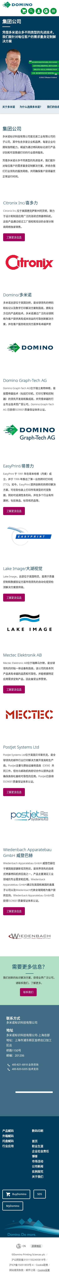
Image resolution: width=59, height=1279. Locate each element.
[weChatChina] (29, 1082)
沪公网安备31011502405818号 (29, 1259)
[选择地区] (46, 11)
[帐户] (39, 11)
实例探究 (37, 1171)
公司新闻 (37, 1166)
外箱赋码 (8, 1136)
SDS (39, 1194)
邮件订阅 (30, 1270)
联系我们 (28, 992)
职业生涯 (37, 1146)
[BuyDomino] (24, 11)
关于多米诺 (8, 107)
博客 (35, 1156)
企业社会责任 (40, 1151)
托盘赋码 (8, 1141)
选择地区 (36, 1245)
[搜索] (31, 11)
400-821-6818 (20, 1064)
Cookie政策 (42, 1264)
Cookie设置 (44, 1270)
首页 (35, 1141)
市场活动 (37, 1161)
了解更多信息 (14, 237)
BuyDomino (19, 1194)
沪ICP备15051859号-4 (21, 1264)
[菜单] (53, 11)
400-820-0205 (20, 1069)
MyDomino (12, 1206)
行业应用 (8, 1146)
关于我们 (37, 1176)
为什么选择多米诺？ (31, 107)
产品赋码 (8, 1131)
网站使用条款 (16, 1270)
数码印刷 (37, 1131)
